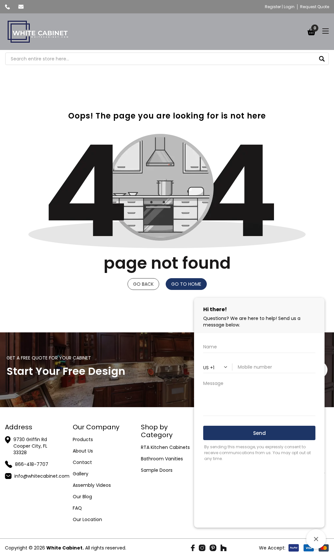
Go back (143, 284)
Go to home (186, 284)
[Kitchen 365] (37, 32)
